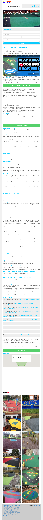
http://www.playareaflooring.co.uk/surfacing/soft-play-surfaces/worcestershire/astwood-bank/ (20, 343)
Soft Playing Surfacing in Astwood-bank (10, 514)
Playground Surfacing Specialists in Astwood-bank (11, 505)
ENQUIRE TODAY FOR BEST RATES (22, 85)
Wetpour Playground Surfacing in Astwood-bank (12, 518)
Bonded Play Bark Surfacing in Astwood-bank (11, 508)
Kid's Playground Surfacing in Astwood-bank (11, 507)
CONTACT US (21, 350)
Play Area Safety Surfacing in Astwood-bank (11, 511)
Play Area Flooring (37, 505)
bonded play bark (7, 77)
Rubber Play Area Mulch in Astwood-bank (11, 513)
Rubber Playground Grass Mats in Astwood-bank (12, 517)
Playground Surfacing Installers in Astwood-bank (12, 512)
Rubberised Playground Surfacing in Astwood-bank (12, 516)
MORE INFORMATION (21, 125)
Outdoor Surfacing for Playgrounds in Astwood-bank (12, 509)
